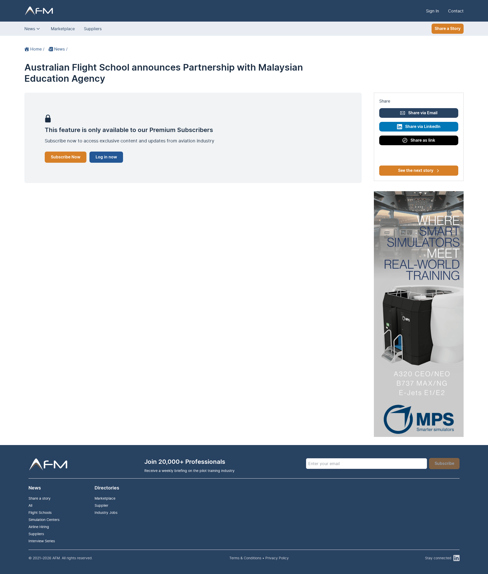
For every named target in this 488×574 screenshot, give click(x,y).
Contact (456, 10)
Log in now (106, 157)
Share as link (422, 140)
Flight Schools (40, 512)
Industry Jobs (106, 512)
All (30, 505)
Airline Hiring (38, 526)
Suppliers (93, 28)
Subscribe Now (65, 157)
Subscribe (444, 464)
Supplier (101, 505)
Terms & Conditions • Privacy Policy (259, 558)
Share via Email (422, 113)
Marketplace (63, 28)
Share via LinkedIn (422, 127)
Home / (37, 49)
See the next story (415, 171)
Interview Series (41, 541)
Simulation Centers (43, 519)
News (29, 28)
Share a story (39, 498)
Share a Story (448, 29)
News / (61, 49)
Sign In (432, 10)
